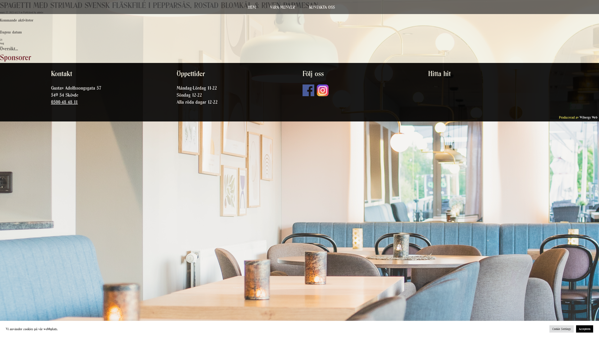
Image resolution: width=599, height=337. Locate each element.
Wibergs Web (588, 117)
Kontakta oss (322, 7)
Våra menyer (282, 7)
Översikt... (9, 48)
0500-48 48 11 (64, 102)
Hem (252, 7)
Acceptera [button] (584, 329)
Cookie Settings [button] (561, 329)
